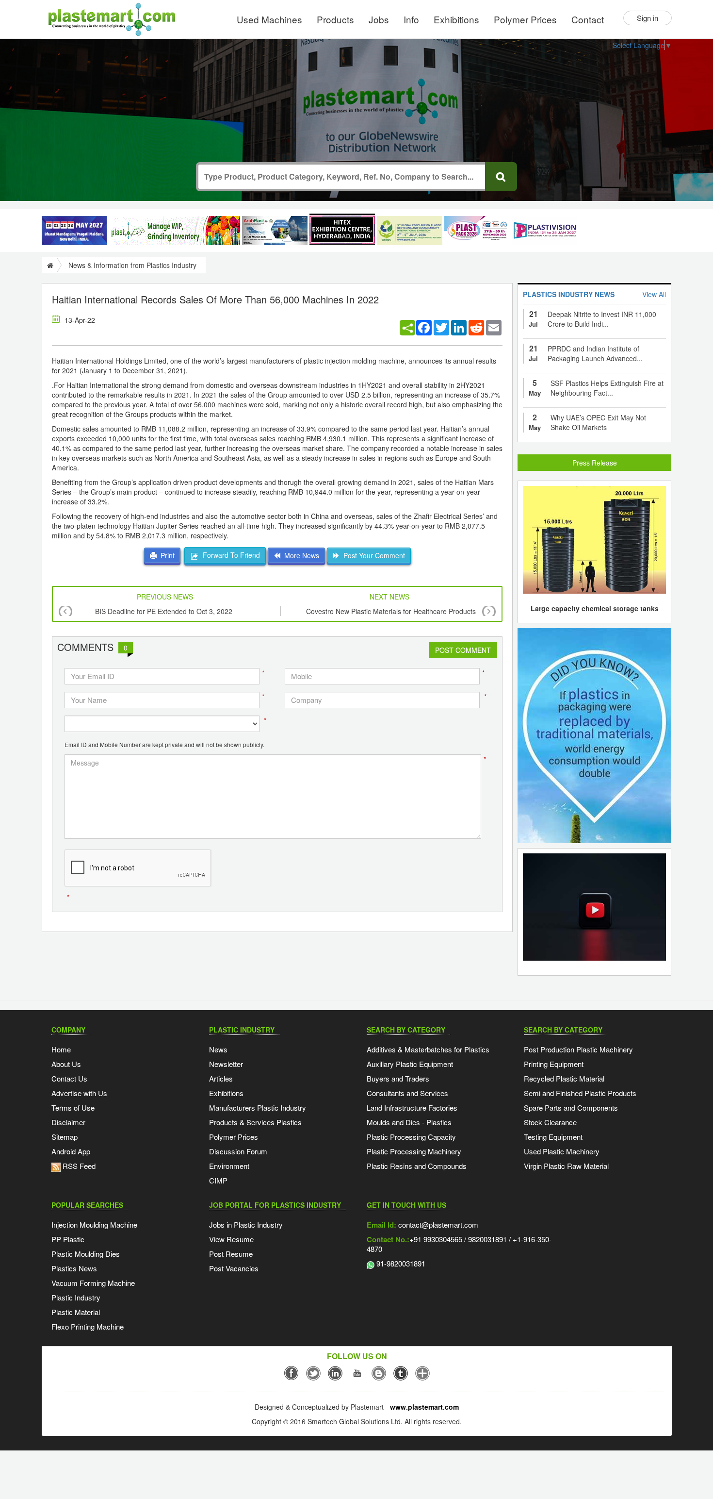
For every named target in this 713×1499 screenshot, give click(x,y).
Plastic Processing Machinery (414, 1151)
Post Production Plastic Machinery (578, 1049)
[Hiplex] (342, 229)
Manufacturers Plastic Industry (257, 1107)
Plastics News (74, 1268)
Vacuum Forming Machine (93, 1283)
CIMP (218, 1180)
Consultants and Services (407, 1093)
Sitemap (64, 1137)
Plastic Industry (75, 1297)
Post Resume (231, 1254)
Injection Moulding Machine (94, 1224)
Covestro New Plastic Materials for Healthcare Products (391, 611)
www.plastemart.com (424, 1407)
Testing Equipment (553, 1137)
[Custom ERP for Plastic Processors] (174, 230)
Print (166, 555)
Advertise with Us (79, 1093)
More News (299, 555)
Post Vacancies (234, 1268)
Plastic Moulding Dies (85, 1254)
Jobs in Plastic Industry (246, 1224)
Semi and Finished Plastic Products (580, 1093)
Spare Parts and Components (571, 1107)
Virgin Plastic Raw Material (566, 1166)
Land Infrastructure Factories (412, 1107)
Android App (70, 1151)
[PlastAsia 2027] (74, 230)
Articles (221, 1078)
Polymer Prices (525, 19)
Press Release (594, 462)
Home (61, 1049)
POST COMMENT (463, 650)
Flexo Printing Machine (87, 1326)
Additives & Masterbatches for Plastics (428, 1049)
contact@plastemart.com (437, 1224)
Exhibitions (456, 19)
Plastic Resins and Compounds (417, 1166)
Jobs (379, 19)
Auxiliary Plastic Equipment (410, 1064)
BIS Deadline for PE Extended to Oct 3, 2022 (163, 611)
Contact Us (69, 1078)
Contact (587, 19)
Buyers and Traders (398, 1078)
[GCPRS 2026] (409, 230)
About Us (66, 1064)
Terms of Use (73, 1107)
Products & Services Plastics (255, 1122)
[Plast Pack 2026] (477, 230)
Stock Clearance (550, 1122)
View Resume (231, 1239)
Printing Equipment (553, 1064)
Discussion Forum (238, 1151)
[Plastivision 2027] (544, 231)
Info (411, 19)
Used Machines (269, 19)
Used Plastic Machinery (562, 1151)
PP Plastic (67, 1239)
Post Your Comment (372, 555)
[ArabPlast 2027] (275, 230)
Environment (229, 1166)
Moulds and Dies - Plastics (409, 1122)
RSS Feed (78, 1166)
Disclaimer (68, 1122)
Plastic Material (75, 1312)
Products (335, 19)
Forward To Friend (229, 555)
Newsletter (226, 1064)
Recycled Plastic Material (564, 1078)
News (218, 1049)
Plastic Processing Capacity (411, 1137)
